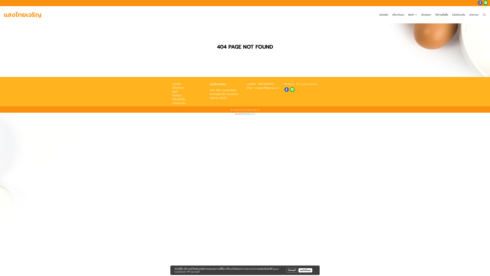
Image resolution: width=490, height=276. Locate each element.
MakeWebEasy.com (248, 114)
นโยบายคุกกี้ (195, 271)
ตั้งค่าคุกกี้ (292, 270)
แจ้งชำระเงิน (458, 15)
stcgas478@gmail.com (267, 88)
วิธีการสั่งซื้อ (441, 15)
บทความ (473, 15)
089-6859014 (266, 84)
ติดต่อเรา (426, 15)
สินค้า (411, 15)
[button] (484, 14)
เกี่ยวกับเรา (398, 15)
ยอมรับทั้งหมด (305, 270)
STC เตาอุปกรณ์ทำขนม (306, 84)
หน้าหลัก (383, 15)
